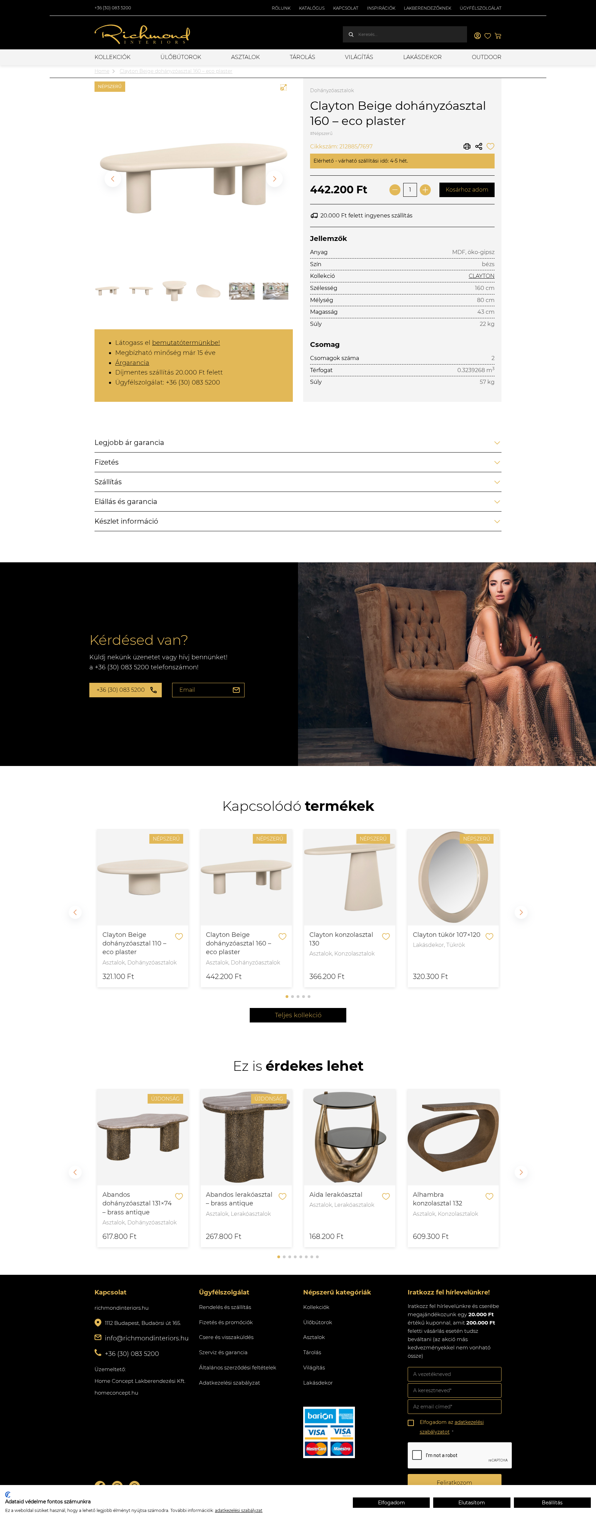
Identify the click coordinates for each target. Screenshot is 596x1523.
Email (187, 690)
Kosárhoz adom (467, 189)
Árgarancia (132, 363)
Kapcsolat (345, 8)
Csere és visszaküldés (226, 1337)
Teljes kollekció (298, 1015)
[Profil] (477, 35)
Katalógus (312, 8)
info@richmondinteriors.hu (147, 1338)
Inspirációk (381, 8)
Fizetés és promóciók (226, 1322)
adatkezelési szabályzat (238, 1510)
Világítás (359, 57)
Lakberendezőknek (427, 8)
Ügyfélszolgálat (480, 8)
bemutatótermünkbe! (186, 343)
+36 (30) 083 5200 (113, 7)
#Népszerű (321, 133)
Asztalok (245, 57)
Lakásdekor (422, 57)
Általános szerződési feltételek (237, 1367)
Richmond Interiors (143, 35)
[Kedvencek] (487, 35)
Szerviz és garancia (223, 1352)
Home (102, 71)
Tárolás (302, 57)
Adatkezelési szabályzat (229, 1382)
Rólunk (281, 8)
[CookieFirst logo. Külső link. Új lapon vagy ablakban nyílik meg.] (7, 1495)
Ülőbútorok (180, 57)
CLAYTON (482, 276)
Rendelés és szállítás (225, 1307)
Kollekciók (112, 57)
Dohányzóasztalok (332, 90)
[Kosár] (498, 35)
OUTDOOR (486, 57)
